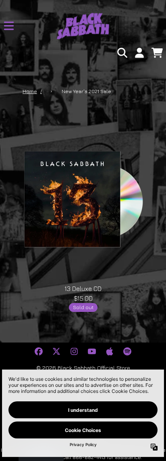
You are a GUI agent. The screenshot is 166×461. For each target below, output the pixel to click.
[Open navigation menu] (9, 26)
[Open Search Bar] (121, 52)
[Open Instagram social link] (74, 351)
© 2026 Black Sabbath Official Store (83, 367)
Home (30, 91)
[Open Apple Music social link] (109, 351)
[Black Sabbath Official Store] (83, 26)
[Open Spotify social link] (127, 351)
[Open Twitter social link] (56, 351)
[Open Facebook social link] (39, 351)
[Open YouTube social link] (92, 351)
